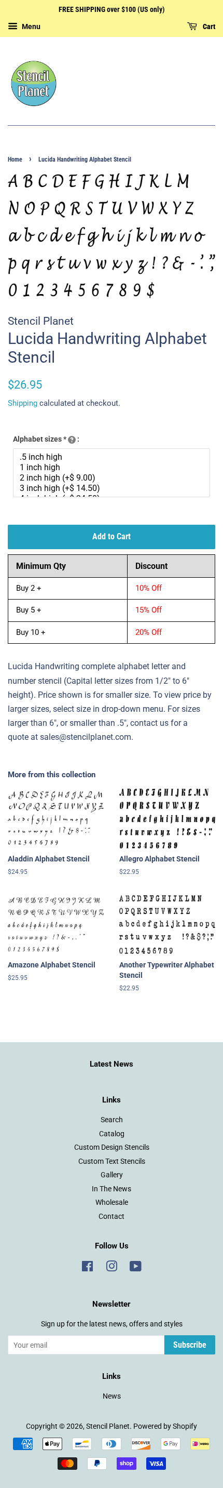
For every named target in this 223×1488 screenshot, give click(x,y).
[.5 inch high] (113, 457)
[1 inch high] (113, 467)
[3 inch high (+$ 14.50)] (113, 488)
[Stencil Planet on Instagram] (111, 1268)
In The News (111, 1189)
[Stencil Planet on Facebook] (87, 1268)
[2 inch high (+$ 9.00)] (113, 478)
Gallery (112, 1175)
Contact (111, 1216)
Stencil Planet (108, 1426)
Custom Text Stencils (111, 1161)
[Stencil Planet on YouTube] (136, 1268)
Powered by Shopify (165, 1426)
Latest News (111, 1064)
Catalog (111, 1134)
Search (112, 1119)
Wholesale (111, 1202)
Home (15, 159)
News (112, 1396)
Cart (208, 26)
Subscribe (189, 1345)
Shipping (22, 403)
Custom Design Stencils (111, 1147)
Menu (30, 26)
